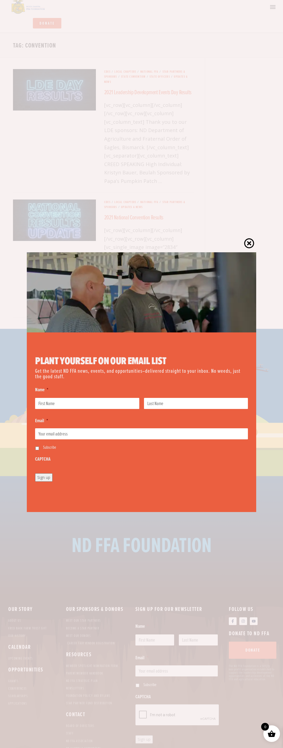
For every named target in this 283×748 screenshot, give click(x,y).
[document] (141, 374)
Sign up (43, 477)
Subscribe (49, 447)
